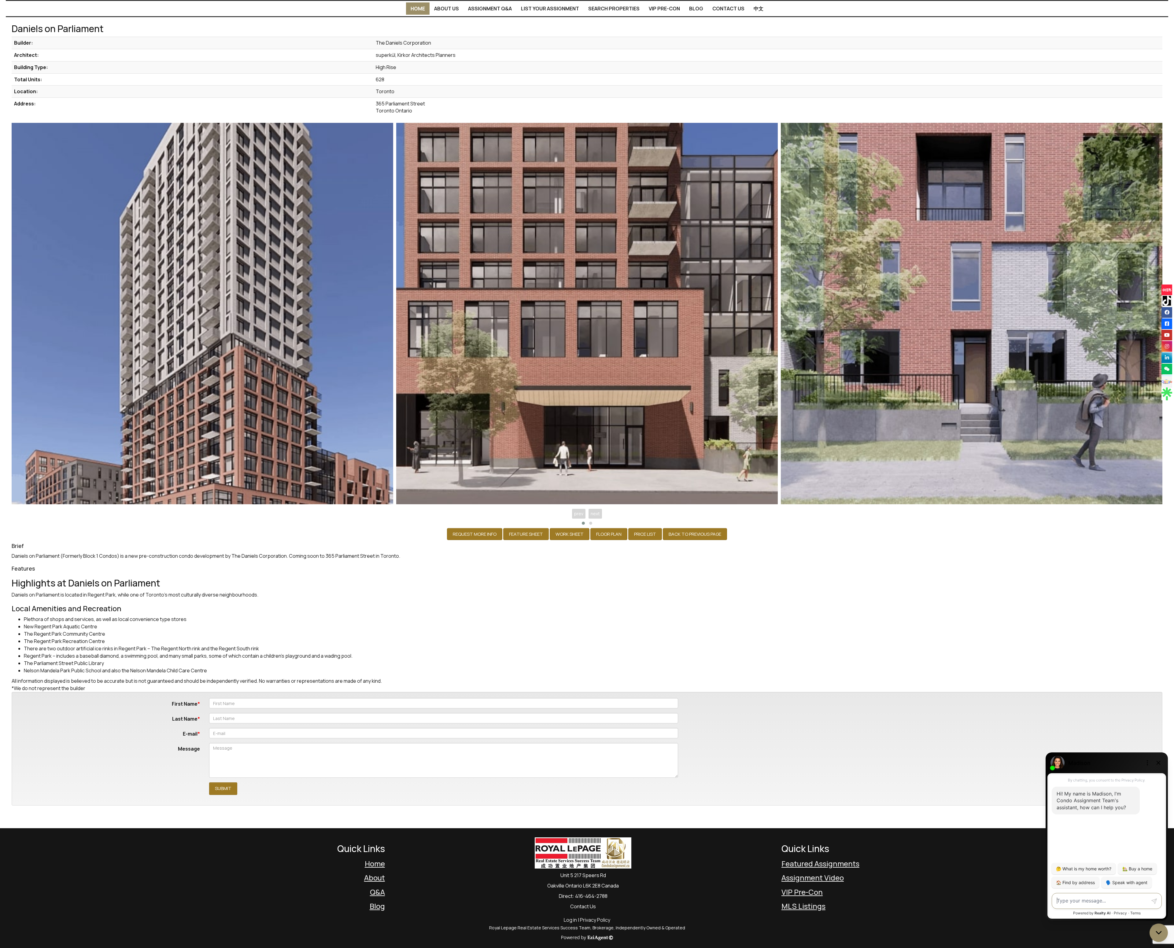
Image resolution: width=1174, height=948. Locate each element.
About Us (446, 8)
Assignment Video (812, 878)
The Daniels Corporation (259, 556)
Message (189, 748)
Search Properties (614, 8)
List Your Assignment (550, 8)
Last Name (185, 718)
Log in (570, 920)
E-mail (190, 733)
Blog (696, 8)
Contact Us (728, 8)
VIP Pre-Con (664, 8)
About (374, 878)
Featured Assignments (820, 863)
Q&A (377, 892)
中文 (758, 8)
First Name (185, 703)
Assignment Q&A (490, 8)
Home (418, 8)
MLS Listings (803, 906)
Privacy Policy (595, 920)
